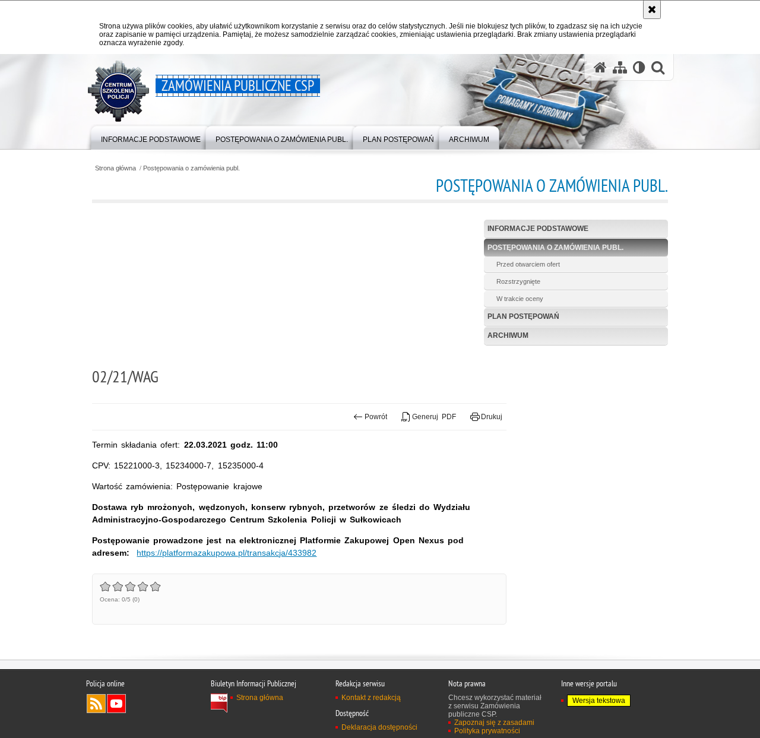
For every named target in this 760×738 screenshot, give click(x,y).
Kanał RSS (96, 703)
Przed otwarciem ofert (528, 264)
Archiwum (507, 335)
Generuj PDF (433, 417)
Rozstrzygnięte (518, 281)
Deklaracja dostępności (379, 727)
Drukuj (491, 417)
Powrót (376, 417)
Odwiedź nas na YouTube (116, 703)
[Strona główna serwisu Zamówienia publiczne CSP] (600, 67)
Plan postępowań (523, 316)
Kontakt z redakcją (371, 697)
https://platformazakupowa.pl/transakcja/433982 (226, 553)
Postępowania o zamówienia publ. (191, 168)
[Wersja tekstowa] (639, 67)
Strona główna (115, 168)
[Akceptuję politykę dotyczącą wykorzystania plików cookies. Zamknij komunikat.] (652, 9)
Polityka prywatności (487, 731)
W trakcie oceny (519, 298)
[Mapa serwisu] (620, 67)
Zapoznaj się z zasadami (494, 722)
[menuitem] (151, 137)
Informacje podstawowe (537, 228)
